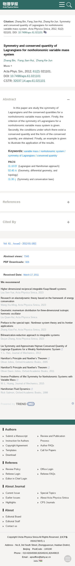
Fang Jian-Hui (26, 60)
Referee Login (13, 474)
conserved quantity (47, 155)
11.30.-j (12, 179)
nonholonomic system (52, 151)
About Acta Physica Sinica (54, 497)
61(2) (36, 71)
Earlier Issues (13, 497)
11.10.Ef (12, 166)
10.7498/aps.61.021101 (30, 32)
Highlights (11, 502)
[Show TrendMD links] (72, 403)
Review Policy (13, 469)
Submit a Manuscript (16, 436)
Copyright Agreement (17, 445)
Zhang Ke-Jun (44, 60)
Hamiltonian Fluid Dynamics (15, 389)
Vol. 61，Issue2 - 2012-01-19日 (19, 243)
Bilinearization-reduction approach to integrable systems (30, 335)
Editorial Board (13, 516)
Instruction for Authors (17, 440)
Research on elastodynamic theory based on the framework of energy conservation (37, 300)
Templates (11, 450)
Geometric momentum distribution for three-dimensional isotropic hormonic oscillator (35, 312)
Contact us (11, 526)
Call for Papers (48, 450)
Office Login (46, 469)
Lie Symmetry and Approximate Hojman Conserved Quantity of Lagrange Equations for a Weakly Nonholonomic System (34, 348)
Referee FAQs (47, 474)
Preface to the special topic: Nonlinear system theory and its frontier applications (37, 324)
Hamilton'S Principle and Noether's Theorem (24, 367)
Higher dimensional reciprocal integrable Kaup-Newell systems (33, 289)
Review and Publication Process (52, 438)
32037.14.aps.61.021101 (29, 80)
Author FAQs (47, 445)
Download (11, 455)
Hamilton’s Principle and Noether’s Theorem (24, 358)
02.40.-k (12, 170)
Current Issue (13, 493)
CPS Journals (47, 502)
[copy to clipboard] (45, 32)
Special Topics (48, 493)
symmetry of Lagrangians (21, 155)
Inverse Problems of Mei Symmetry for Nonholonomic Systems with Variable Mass (36, 378)
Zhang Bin (9, 60)
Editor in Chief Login (16, 478)
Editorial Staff (13, 521)
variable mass (31, 151)
